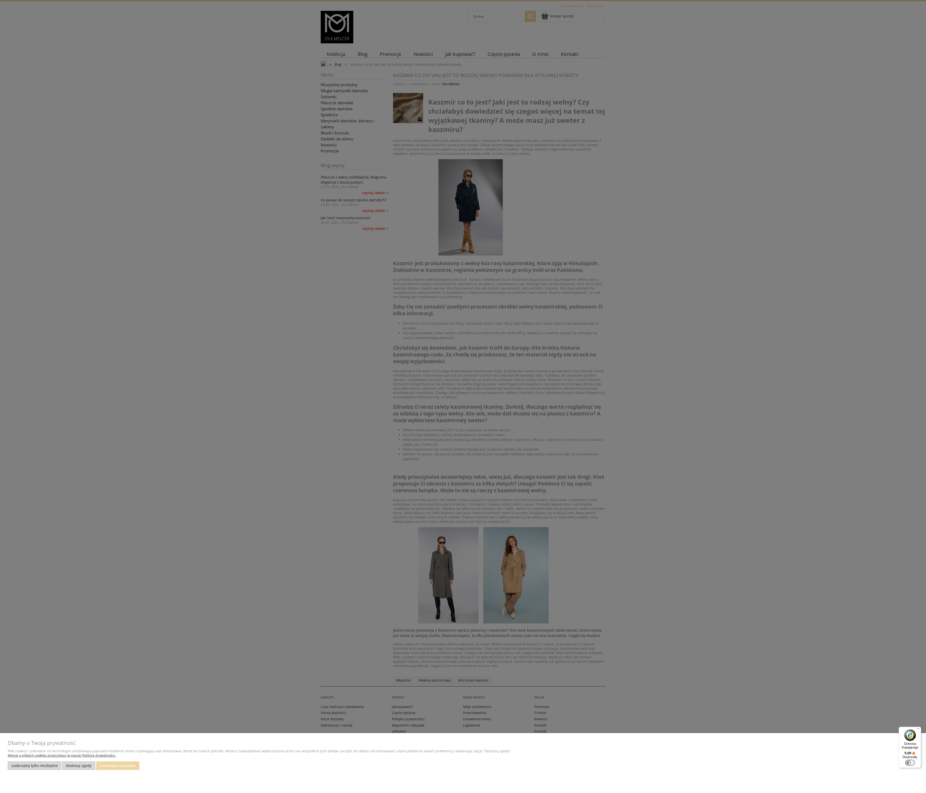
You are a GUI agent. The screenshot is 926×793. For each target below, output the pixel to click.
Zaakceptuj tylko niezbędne (34, 765)
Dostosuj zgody (79, 765)
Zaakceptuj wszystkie (118, 765)
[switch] (910, 763)
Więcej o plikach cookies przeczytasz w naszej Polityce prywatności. (62, 755)
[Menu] (918, 730)
